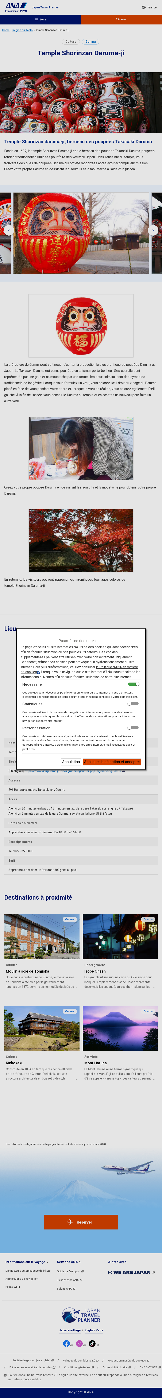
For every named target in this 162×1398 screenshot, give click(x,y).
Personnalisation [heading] (36, 728)
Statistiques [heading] (32, 704)
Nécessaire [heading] (32, 684)
